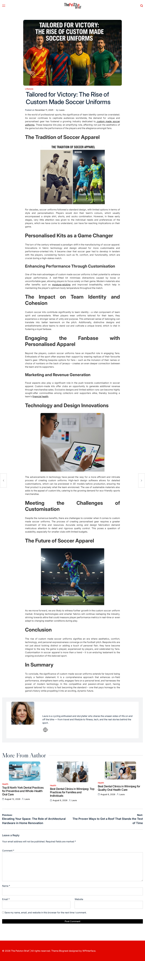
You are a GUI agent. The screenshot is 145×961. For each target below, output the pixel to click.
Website (79, 899)
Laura (61, 110)
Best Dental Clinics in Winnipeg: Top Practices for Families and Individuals (72, 792)
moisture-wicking (61, 284)
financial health (40, 396)
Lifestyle (29, 89)
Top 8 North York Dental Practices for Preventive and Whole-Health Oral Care (22, 791)
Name (6, 885)
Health (5, 784)
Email (6, 899)
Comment (8, 850)
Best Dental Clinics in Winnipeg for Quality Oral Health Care (119, 788)
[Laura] (23, 720)
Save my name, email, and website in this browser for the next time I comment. (46, 912)
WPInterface (88, 950)
